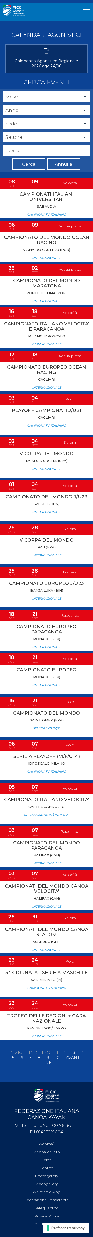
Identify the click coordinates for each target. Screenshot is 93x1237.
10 (57, 1057)
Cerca (28, 164)
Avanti (73, 1057)
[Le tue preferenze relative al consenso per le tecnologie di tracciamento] (66, 1228)
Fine (47, 1063)
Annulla (63, 164)
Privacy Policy (46, 1216)
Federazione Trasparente (47, 1200)
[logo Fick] (14, 14)
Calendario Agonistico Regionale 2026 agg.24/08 (46, 63)
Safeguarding (47, 1208)
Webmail (46, 1143)
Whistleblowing (46, 1192)
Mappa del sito (46, 1151)
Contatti (47, 1168)
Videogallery (46, 1184)
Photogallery (46, 1176)
